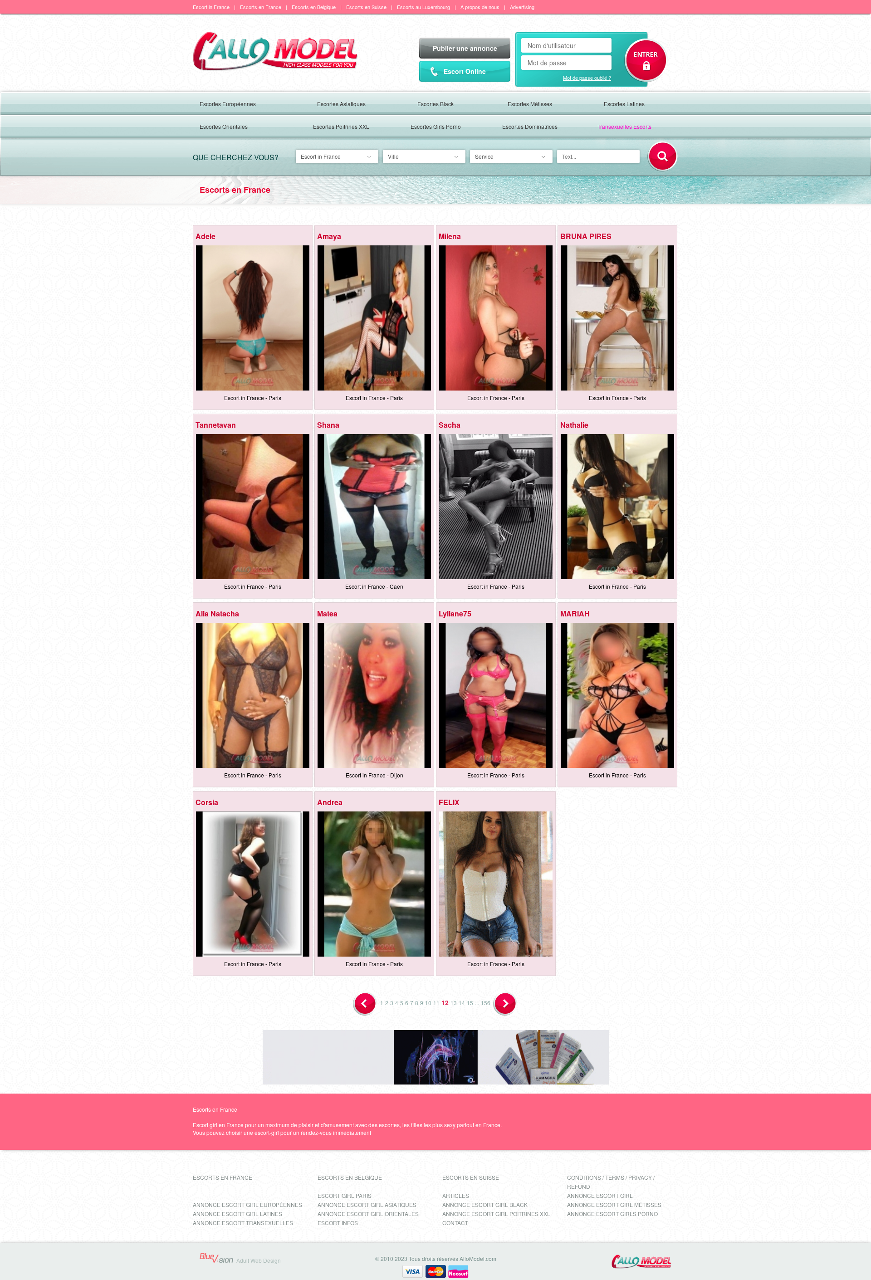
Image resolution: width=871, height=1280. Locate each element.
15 (470, 1002)
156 (485, 1002)
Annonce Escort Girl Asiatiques (367, 1204)
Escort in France (211, 6)
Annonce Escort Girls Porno (612, 1213)
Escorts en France (260, 6)
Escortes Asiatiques (341, 103)
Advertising (522, 6)
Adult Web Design (258, 1260)
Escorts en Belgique (314, 6)
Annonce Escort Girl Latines (237, 1213)
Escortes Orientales (224, 126)
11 (436, 1002)
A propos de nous (479, 6)
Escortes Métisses (530, 103)
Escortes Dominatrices (530, 126)
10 (428, 1002)
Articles (455, 1195)
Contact (455, 1222)
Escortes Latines (624, 103)
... (477, 1002)
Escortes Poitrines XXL (341, 126)
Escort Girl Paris (345, 1195)
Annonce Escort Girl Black (485, 1204)
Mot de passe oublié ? (587, 77)
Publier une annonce (465, 48)
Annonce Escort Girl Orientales (368, 1213)
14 (462, 1002)
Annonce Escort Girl (600, 1195)
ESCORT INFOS (338, 1222)
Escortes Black (435, 103)
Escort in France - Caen (374, 586)
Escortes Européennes (228, 103)
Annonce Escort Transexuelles (243, 1222)
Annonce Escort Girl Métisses (614, 1204)
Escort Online (465, 71)
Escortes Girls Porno (436, 126)
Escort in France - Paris (252, 397)
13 (453, 1002)
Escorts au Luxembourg (423, 6)
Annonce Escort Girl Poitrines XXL (496, 1213)
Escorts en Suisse (366, 6)
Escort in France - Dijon (374, 775)
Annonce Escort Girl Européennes (247, 1204)
